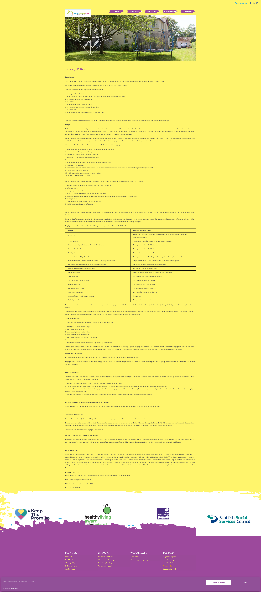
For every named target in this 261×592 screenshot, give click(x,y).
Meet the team (70, 560)
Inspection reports (169, 557)
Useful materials (169, 563)
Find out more (134, 11)
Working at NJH (70, 563)
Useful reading (168, 560)
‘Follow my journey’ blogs (139, 560)
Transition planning (105, 563)
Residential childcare (105, 557)
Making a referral (71, 566)
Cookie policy (6, 588)
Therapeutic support (105, 566)
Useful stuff (188, 11)
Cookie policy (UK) (169, 569)
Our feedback (70, 569)
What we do (151, 11)
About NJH (68, 557)
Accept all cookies (219, 582)
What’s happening (170, 11)
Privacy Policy (15, 588)
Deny (245, 582)
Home (117, 11)
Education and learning (106, 560)
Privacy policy (168, 566)
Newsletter (134, 557)
